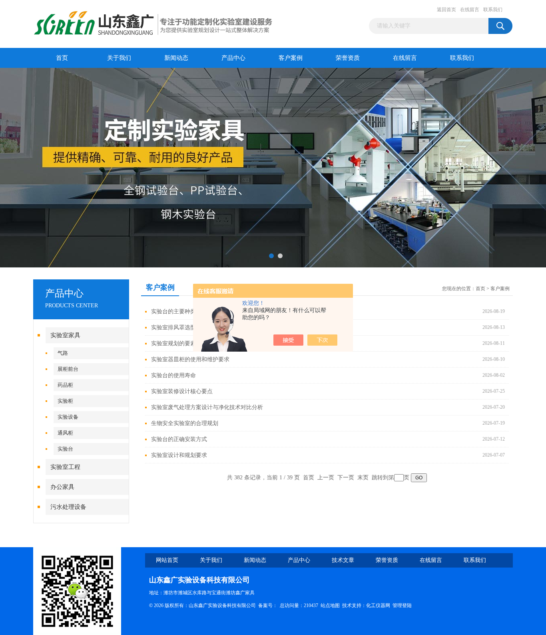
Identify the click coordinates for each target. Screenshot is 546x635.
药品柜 (65, 385)
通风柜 (65, 433)
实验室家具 (65, 335)
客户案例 (291, 58)
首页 (62, 58)
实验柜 (65, 401)
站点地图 (330, 605)
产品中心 (233, 58)
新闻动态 (176, 58)
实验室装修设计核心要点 (182, 391)
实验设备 (68, 417)
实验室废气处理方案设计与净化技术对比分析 (207, 407)
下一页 (345, 478)
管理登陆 (402, 605)
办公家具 (62, 487)
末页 (363, 478)
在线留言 (469, 9)
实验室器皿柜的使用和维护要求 (190, 359)
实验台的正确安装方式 (179, 439)
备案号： (267, 605)
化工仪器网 (378, 605)
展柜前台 (68, 369)
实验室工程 (65, 467)
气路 (63, 353)
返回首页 (446, 9)
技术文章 (343, 560)
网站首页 (167, 560)
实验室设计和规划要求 (179, 455)
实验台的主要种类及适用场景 (187, 312)
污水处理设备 (68, 507)
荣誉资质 (348, 58)
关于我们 (119, 58)
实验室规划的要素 (173, 343)
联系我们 (492, 9)
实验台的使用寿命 (173, 375)
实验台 (65, 449)
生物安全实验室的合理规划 (184, 423)
